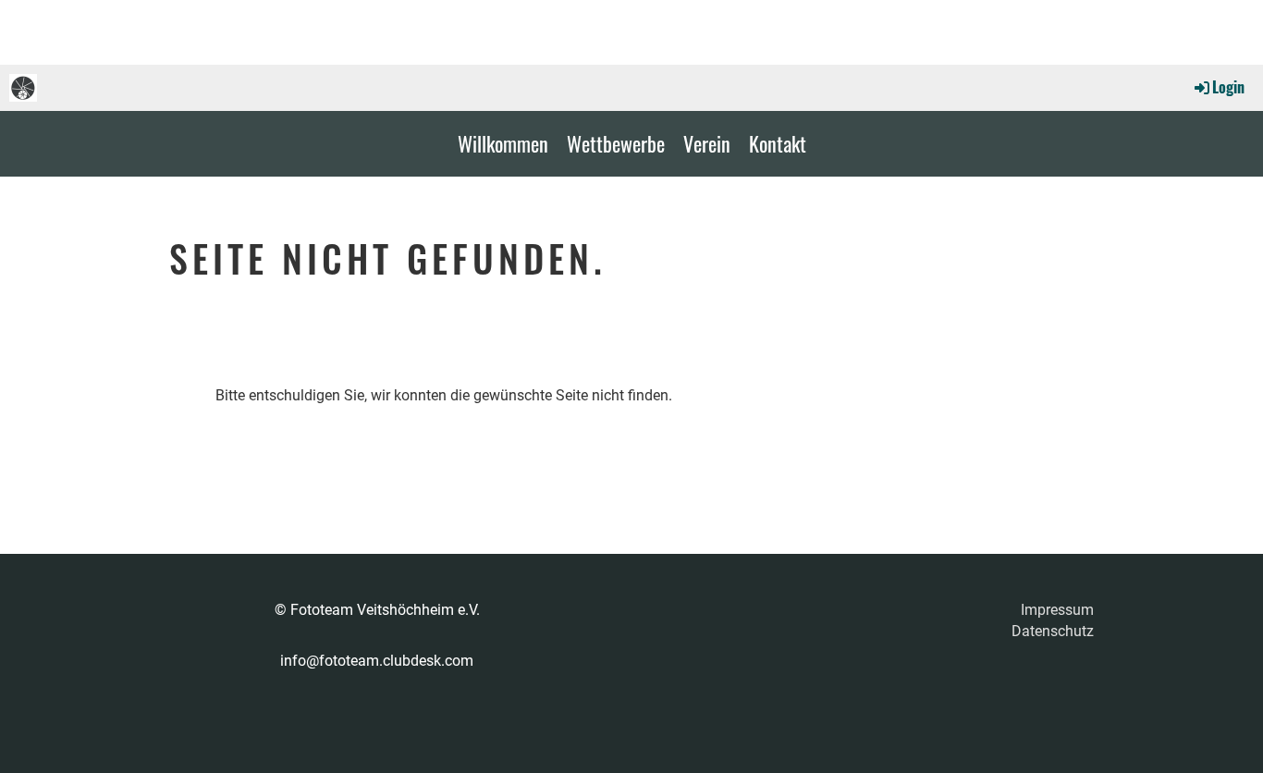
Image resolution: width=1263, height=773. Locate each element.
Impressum (1057, 610)
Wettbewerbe (616, 143)
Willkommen (503, 143)
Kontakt (777, 143)
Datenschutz (1053, 631)
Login (1228, 87)
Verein (706, 143)
